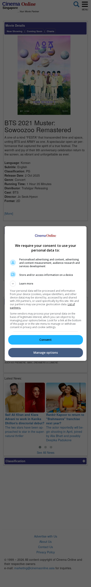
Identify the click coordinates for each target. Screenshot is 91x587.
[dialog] (46, 293)
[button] (45, 284)
